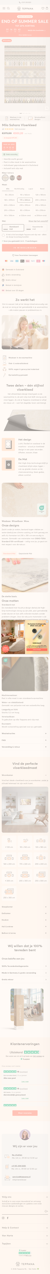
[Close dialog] (47, 622)
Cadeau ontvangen (37, 649)
